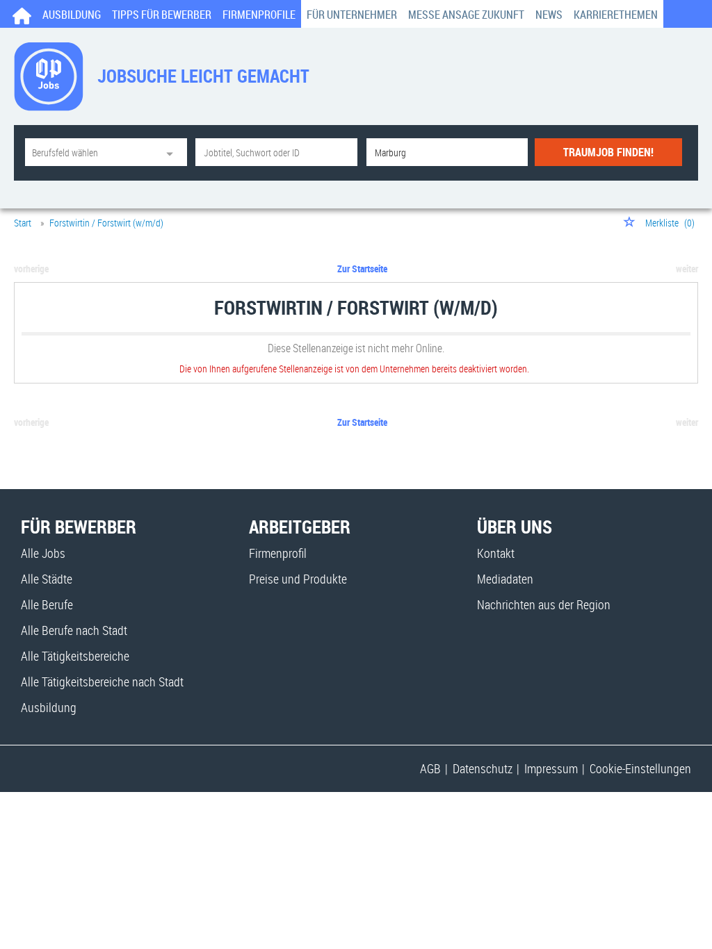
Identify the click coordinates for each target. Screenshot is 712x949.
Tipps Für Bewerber (161, 14)
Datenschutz (482, 768)
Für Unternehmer (352, 14)
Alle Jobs (43, 553)
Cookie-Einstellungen (640, 768)
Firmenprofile (259, 14)
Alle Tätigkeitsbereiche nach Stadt (102, 681)
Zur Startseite (362, 268)
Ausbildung (71, 14)
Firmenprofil (278, 553)
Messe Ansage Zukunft (466, 14)
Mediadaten (505, 578)
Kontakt (496, 553)
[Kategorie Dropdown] (173, 152)
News (549, 14)
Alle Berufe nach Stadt (74, 630)
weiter (687, 268)
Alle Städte (46, 578)
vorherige (31, 268)
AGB (430, 768)
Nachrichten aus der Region (543, 604)
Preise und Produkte (298, 578)
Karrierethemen (616, 14)
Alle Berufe (47, 604)
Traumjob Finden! (608, 152)
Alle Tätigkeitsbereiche (75, 655)
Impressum (551, 768)
